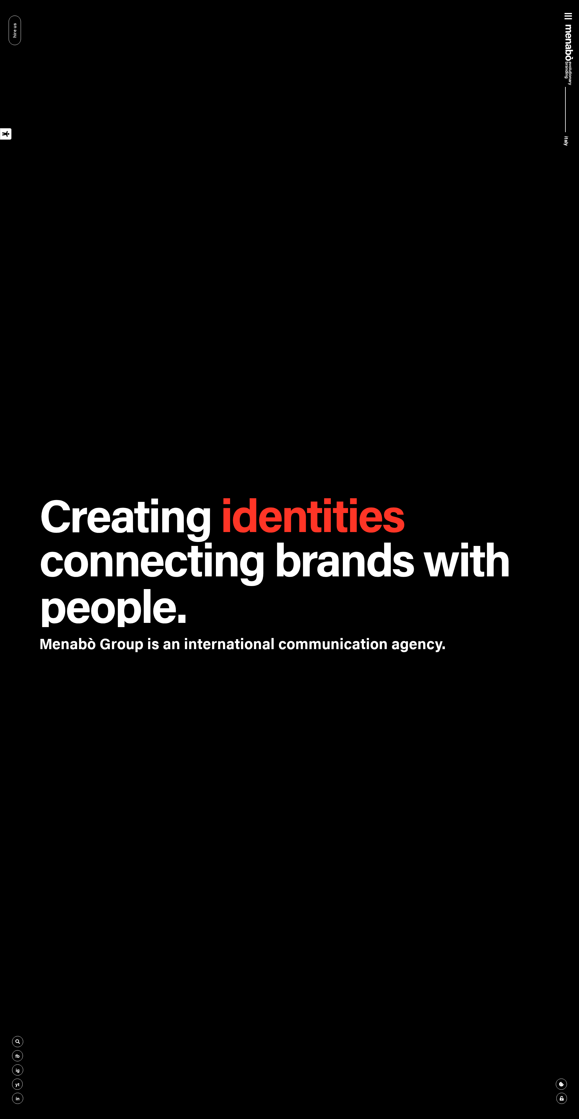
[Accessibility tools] (5, 134)
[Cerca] (17, 1041)
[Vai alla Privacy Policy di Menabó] (561, 1098)
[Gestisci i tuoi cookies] (561, 1084)
